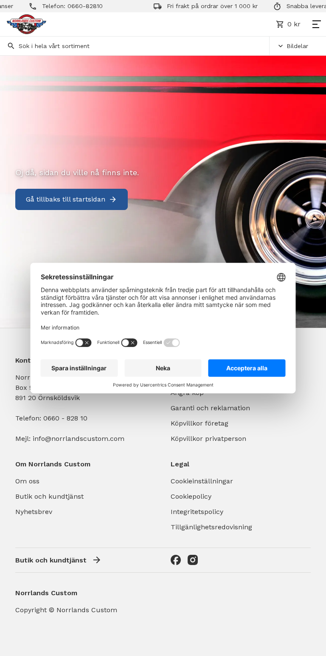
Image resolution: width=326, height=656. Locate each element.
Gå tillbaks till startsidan (65, 199)
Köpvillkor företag (199, 423)
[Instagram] (193, 560)
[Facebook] (176, 560)
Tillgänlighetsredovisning (211, 527)
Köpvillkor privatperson (208, 438)
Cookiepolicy (191, 496)
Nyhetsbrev (33, 512)
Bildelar (297, 46)
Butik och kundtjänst (49, 496)
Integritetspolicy (197, 512)
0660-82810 (74, 6)
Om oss (27, 481)
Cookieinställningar (202, 481)
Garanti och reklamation (210, 408)
